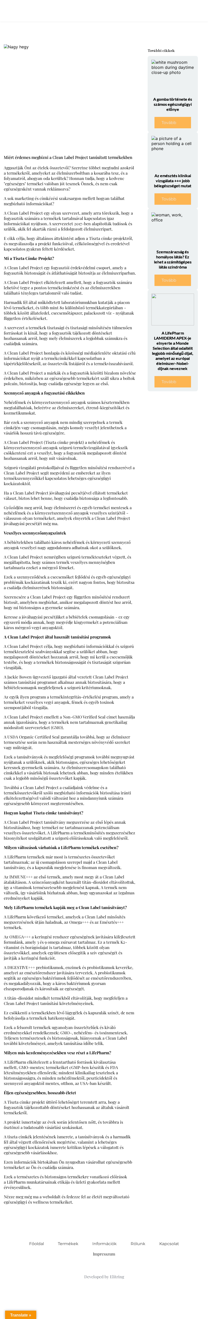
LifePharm (16, 1182)
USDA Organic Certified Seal (33, 736)
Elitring (117, 1276)
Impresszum (104, 1253)
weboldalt (52, 1196)
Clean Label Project (25, 282)
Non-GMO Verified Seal (84, 716)
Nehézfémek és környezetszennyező (37, 402)
